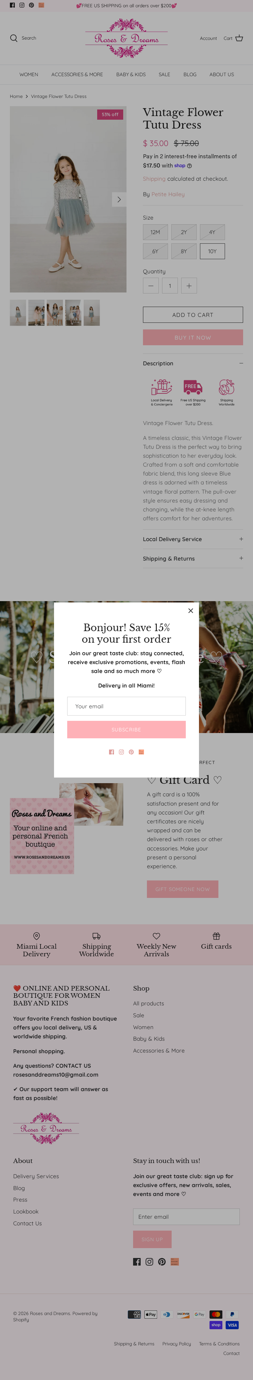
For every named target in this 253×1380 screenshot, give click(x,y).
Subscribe (127, 729)
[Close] (190, 610)
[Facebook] (111, 752)
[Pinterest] (131, 752)
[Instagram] (121, 752)
